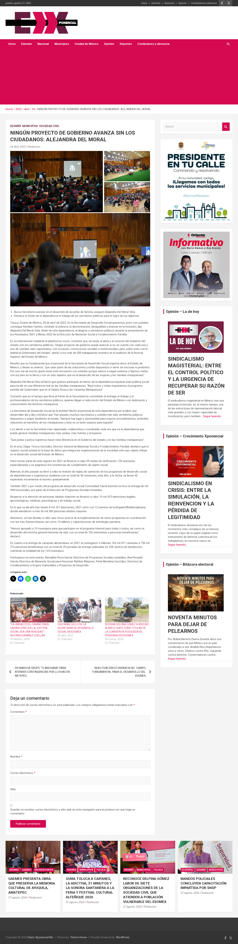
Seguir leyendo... (213, 416)
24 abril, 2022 (18, 146)
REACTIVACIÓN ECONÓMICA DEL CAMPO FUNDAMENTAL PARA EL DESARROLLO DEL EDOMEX (119, 671)
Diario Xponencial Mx (40, 937)
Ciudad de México (86, 44)
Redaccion (34, 146)
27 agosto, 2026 (17, 897)
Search (226, 127)
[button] (56, 181)
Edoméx (156, 3)
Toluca (101, 870)
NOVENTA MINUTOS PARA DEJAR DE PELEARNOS (192, 624)
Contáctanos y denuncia (204, 3)
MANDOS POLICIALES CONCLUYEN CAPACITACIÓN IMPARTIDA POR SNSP (203, 883)
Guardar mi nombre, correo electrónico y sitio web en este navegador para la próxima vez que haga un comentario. (72, 811)
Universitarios (43, 870)
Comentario (18, 711)
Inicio (144, 3)
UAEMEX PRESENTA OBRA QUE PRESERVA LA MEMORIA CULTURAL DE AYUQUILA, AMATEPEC (31, 886)
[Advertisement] (119, 77)
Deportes (126, 44)
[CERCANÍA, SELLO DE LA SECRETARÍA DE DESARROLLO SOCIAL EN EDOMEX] (79, 609)
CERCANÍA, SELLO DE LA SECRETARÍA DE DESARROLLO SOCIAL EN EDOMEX (76, 628)
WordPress (123, 937)
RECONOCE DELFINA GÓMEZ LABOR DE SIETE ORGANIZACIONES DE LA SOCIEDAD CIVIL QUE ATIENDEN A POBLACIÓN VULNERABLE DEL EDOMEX (146, 890)
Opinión (182, 3)
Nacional (169, 3)
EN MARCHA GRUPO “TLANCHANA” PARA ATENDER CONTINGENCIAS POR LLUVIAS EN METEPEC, (42, 671)
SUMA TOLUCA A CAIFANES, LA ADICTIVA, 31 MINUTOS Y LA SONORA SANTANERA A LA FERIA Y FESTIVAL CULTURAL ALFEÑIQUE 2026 (90, 888)
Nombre (16, 756)
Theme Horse (78, 937)
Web (13, 789)
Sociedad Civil (49, 126)
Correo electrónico (22, 773)
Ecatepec (187, 870)
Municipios (61, 44)
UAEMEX (26, 870)
